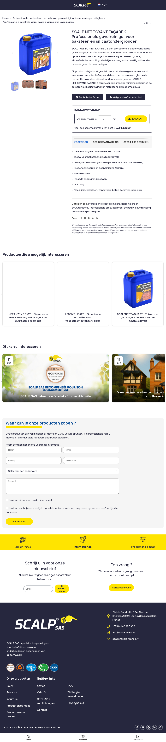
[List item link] (19, 686)
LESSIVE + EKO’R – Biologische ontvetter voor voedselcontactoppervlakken (83, 317)
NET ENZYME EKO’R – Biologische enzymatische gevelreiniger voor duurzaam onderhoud (28, 317)
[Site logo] (83, 4)
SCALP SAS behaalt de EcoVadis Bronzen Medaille (55, 396)
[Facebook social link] (81, 218)
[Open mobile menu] (4, 5)
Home (5, 18)
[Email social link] (85, 218)
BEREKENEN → (136, 119)
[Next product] (150, 22)
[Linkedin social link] (93, 218)
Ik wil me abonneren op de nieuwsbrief (30, 500)
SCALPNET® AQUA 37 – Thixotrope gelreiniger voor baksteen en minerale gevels (137, 317)
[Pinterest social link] (89, 218)
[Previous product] (144, 22)
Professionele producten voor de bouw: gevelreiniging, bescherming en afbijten (58, 18)
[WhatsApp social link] (97, 218)
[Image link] (10, 667)
